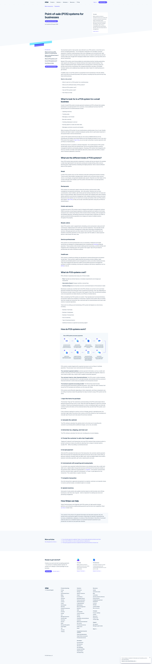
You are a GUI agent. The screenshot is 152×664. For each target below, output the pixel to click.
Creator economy (80, 613)
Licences (95, 603)
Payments (57, 6)
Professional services (81, 624)
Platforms (79, 608)
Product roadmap (96, 612)
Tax (61, 628)
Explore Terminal (80, 571)
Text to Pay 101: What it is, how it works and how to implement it (76, 541)
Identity (62, 610)
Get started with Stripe (51, 21)
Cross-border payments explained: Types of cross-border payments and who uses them (81, 539)
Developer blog (80, 652)
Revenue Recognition (65, 624)
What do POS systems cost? (51, 58)
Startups (79, 591)
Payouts (62, 621)
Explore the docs (96, 571)
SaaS (78, 610)
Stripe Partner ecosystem (82, 636)
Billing (62, 595)
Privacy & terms (96, 598)
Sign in (95, 2)
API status (79, 645)
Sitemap (94, 604)
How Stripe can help (49, 63)
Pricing (78, 2)
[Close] (149, 657)
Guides (94, 590)
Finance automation (81, 600)
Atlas (62, 591)
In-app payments (80, 603)
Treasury (63, 631)
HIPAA (62, 265)
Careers (94, 614)
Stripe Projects (80, 650)
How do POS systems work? (51, 61)
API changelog (80, 647)
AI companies (79, 611)
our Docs (63, 507)
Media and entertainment (82, 621)
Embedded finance (81, 598)
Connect (62, 601)
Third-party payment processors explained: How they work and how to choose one (80, 542)
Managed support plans (98, 625)
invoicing (95, 244)
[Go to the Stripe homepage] (46, 588)
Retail (78, 628)
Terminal (62, 629)
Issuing (62, 613)
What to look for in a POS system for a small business (51, 52)
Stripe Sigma (63, 626)
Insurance (79, 620)
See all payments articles (50, 541)
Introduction (47, 49)
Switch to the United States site (128, 661)
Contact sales (102, 2)
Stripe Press (95, 617)
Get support (95, 624)
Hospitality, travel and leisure (83, 618)
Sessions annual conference (99, 596)
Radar (62, 623)
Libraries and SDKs (81, 649)
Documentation (80, 642)
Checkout (63, 598)
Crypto (62, 603)
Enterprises (79, 590)
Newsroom (95, 616)
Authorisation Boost (65, 593)
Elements (63, 606)
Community (95, 595)
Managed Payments (65, 616)
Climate (62, 600)
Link (62, 615)
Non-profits (79, 623)
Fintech (78, 615)
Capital (62, 596)
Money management (81, 606)
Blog (94, 593)
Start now (48, 571)
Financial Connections (65, 608)
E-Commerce (79, 596)
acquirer (88, 469)
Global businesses (80, 601)
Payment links (64, 618)
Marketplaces (80, 605)
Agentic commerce (81, 593)
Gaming (78, 616)
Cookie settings (96, 606)
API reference (80, 644)
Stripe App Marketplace (82, 634)
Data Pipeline (63, 605)
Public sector (79, 626)
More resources (49, 6)
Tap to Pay (76, 140)
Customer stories (96, 591)
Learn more (95, 31)
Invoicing (63, 611)
